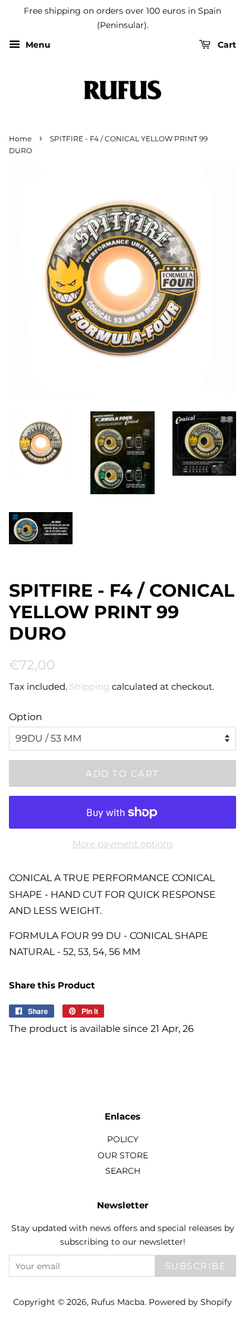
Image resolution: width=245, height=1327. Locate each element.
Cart (225, 44)
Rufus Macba (118, 1302)
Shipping (89, 686)
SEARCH (122, 1171)
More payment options (123, 843)
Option (25, 717)
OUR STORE (123, 1155)
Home (20, 138)
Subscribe (196, 1266)
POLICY (123, 1139)
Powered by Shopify (190, 1302)
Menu (37, 44)
